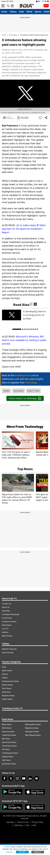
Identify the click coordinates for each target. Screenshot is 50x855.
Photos (5, 674)
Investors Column (9, 621)
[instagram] (17, 778)
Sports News (7, 685)
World (29, 11)
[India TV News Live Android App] (12, 792)
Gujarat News (7, 756)
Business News (8, 695)
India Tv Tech (33, 391)
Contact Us (6, 604)
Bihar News (6, 724)
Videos (13, 11)
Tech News (18, 391)
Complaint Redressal (10, 614)
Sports (38, 11)
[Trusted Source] (22, 118)
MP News (6, 739)
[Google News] (8, 118)
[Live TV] (46, 5)
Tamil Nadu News (9, 746)
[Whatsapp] (40, 117)
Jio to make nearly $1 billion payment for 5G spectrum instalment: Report (24, 229)
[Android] (39, 1)
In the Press (7, 618)
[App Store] (35, 792)
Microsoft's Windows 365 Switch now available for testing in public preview (24, 340)
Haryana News (8, 731)
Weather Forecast (9, 649)
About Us (6, 607)
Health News (7, 699)
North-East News (9, 742)
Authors (5, 632)
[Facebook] (4, 778)
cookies (9, 852)
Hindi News (6, 625)
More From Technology (25, 427)
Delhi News (6, 728)
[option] (25, 315)
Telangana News (32, 731)
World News (7, 670)
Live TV (5, 629)
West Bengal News (33, 735)
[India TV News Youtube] (48, 1)
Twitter (6, 391)
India (21, 11)
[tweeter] (10, 778)
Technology (13, 35)
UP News (6, 749)
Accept (22, 852)
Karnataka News (9, 764)
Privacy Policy (37, 822)
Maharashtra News (33, 724)
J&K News (6, 760)
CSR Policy (18, 825)
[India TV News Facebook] (43, 1)
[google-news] (36, 778)
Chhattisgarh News (10, 753)
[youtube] (23, 778)
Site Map (10, 822)
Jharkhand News (9, 735)
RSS (34, 825)
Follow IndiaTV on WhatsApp (23, 398)
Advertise (6, 611)
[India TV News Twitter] (45, 1)
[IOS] (37, 1)
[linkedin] (30, 778)
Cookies (7, 847)
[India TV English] (27, 6)
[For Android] (12, 807)
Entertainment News (10, 681)
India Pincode (7, 652)
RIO (27, 825)
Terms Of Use (22, 822)
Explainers (6, 692)
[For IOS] (35, 807)
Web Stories (7, 636)
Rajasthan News (31, 728)
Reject (37, 852)
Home (4, 11)
